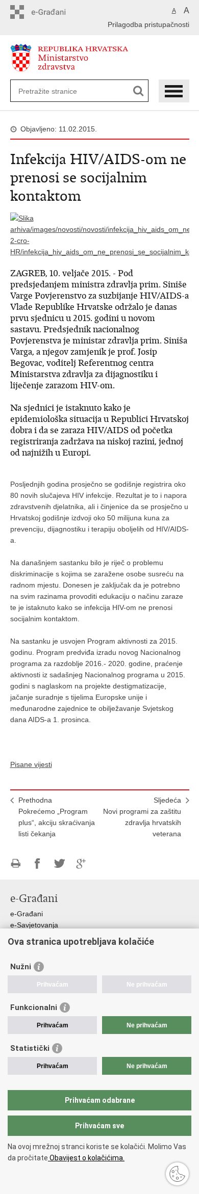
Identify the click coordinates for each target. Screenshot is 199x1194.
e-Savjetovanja (34, 925)
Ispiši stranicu (15, 863)
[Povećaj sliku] (99, 234)
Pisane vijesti (31, 764)
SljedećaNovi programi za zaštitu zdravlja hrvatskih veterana (142, 817)
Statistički (29, 1048)
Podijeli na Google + (81, 863)
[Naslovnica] (99, 58)
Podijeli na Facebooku (37, 863)
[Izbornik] (174, 90)
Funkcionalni (33, 1007)
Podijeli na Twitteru (59, 863)
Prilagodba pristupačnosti (148, 24)
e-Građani (26, 914)
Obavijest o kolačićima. (86, 1158)
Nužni (20, 966)
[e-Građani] (53, 12)
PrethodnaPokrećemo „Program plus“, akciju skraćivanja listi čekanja (56, 817)
